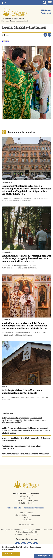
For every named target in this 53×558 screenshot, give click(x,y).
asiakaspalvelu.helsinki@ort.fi (26, 500)
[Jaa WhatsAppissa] (49, 35)
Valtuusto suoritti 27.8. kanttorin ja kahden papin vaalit (25, 454)
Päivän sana (46, 10)
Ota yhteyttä (42, 556)
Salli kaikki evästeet (11, 554)
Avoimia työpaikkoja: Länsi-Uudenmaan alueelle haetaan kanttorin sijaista (26, 440)
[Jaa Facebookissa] (45, 35)
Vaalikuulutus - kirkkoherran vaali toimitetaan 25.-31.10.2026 (21, 447)
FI (3, 3)
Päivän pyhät (46, 13)
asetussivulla (7, 549)
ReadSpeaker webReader (34, 508)
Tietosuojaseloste (14, 508)
